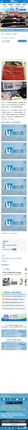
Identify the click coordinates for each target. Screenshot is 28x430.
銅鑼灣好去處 (4, 407)
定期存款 (22, 7)
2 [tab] (12, 8)
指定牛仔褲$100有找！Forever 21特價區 (12, 258)
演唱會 (4, 4)
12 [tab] (17, 10)
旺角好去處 (3, 409)
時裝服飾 (5, 261)
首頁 (3, 34)
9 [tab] (13, 10)
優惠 (4, 255)
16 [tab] (15, 11)
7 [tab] (11, 10)
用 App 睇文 (23, 41)
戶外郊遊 (18, 409)
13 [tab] (11, 11)
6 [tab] (17, 8)
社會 (8, 409)
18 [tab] (17, 11)
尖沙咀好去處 (15, 406)
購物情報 (8, 34)
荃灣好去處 (18, 407)
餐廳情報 (12, 409)
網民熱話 (3, 413)
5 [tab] (16, 8)
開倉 (10, 406)
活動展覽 (3, 406)
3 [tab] (13, 8)
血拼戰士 (6, 38)
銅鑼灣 (14, 249)
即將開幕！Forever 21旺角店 (10, 233)
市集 (7, 406)
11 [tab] (16, 10)
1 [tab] (11, 8)
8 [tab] (12, 10)
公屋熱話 (12, 7)
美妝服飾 (14, 34)
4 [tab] (15, 8)
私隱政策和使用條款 (14, 421)
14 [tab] (12, 11)
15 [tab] (13, 11)
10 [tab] (15, 10)
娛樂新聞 (17, 7)
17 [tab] (16, 11)
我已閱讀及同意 (14, 424)
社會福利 (23, 409)
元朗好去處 (11, 407)
